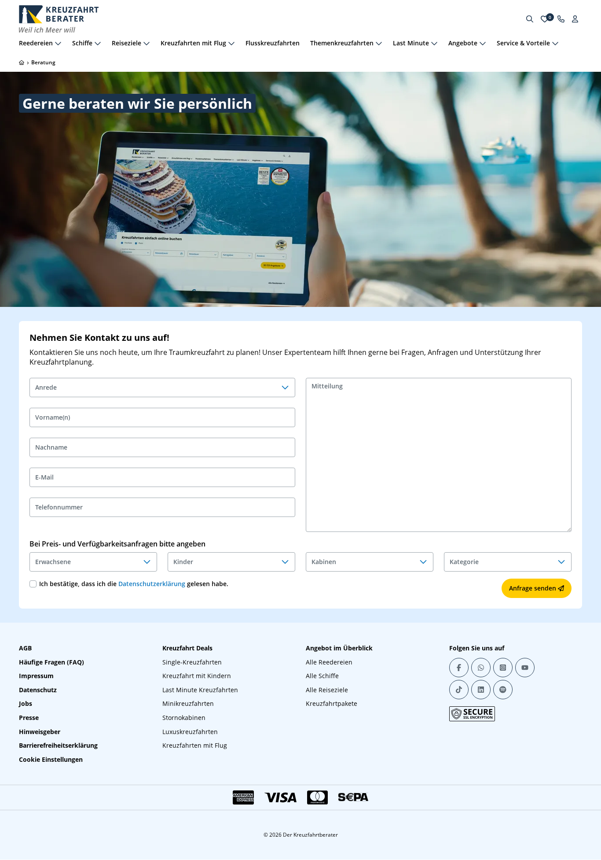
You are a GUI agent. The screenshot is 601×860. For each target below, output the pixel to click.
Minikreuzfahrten (188, 703)
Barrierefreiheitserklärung (58, 745)
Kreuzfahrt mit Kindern (196, 676)
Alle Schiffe (322, 676)
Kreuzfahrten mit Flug (194, 745)
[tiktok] (459, 689)
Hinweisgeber (39, 731)
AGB (25, 648)
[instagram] (503, 667)
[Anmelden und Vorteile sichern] (575, 18)
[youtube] (525, 667)
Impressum (36, 676)
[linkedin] (481, 689)
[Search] (529, 18)
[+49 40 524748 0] (561, 18)
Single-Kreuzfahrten (192, 662)
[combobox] (162, 387)
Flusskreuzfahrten (273, 43)
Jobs (25, 703)
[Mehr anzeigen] (58, 43)
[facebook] (459, 667)
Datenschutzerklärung (151, 583)
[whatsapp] (481, 667)
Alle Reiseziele (327, 690)
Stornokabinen (183, 717)
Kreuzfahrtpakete (331, 703)
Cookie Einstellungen (51, 759)
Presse (29, 717)
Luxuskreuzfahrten (190, 731)
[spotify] (503, 689)
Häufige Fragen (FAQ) (51, 662)
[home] (21, 62)
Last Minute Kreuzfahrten (200, 690)
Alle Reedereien (329, 662)
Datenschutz (38, 690)
